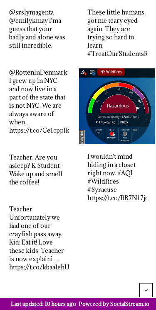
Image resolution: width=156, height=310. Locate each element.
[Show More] (146, 290)
